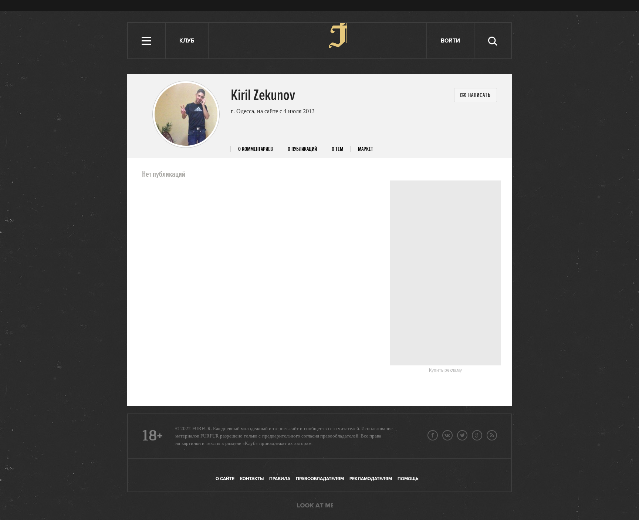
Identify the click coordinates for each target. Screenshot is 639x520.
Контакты (252, 479)
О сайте (225, 479)
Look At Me (315, 506)
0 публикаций (302, 149)
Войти (450, 40)
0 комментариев (255, 149)
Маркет (365, 149)
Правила (279, 479)
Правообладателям (320, 479)
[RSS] (492, 435)
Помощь (408, 479)
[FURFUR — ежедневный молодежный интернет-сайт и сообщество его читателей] (318, 40)
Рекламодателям (370, 479)
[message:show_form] (475, 95)
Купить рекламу (445, 370)
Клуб (186, 40)
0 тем (337, 149)
